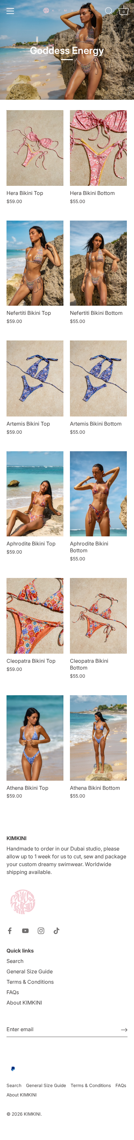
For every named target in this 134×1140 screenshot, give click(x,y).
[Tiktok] (56, 930)
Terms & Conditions (30, 982)
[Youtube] (25, 930)
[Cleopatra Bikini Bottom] (98, 616)
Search (15, 961)
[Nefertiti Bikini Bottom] (98, 263)
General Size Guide (30, 971)
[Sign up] (124, 1029)
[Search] (109, 12)
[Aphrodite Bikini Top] (35, 494)
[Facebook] (10, 930)
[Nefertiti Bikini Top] (35, 263)
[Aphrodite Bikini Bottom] (98, 494)
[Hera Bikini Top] (35, 148)
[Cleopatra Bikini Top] (35, 616)
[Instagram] (41, 930)
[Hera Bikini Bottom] (98, 148)
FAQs (13, 992)
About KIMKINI (24, 1002)
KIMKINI (32, 1114)
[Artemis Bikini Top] (35, 378)
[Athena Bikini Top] (35, 738)
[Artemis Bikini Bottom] (98, 378)
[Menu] (10, 11)
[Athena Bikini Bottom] (98, 738)
